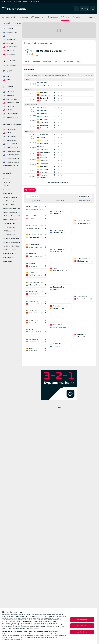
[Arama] (76, 8)
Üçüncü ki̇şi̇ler (34, 628)
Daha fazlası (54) (9, 166)
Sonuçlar (47, 62)
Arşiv (78, 62)
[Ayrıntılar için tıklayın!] (59, 84)
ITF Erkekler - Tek (44, 43)
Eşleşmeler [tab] (29, 190)
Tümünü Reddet (82, 626)
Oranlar (36, 62)
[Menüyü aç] (92, 8)
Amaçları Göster (82, 632)
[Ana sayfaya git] (18, 9)
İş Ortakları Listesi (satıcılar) (12, 639)
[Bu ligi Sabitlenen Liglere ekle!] (65, 51)
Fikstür (57, 62)
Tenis (29, 43)
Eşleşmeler (68, 62)
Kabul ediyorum (82, 620)
